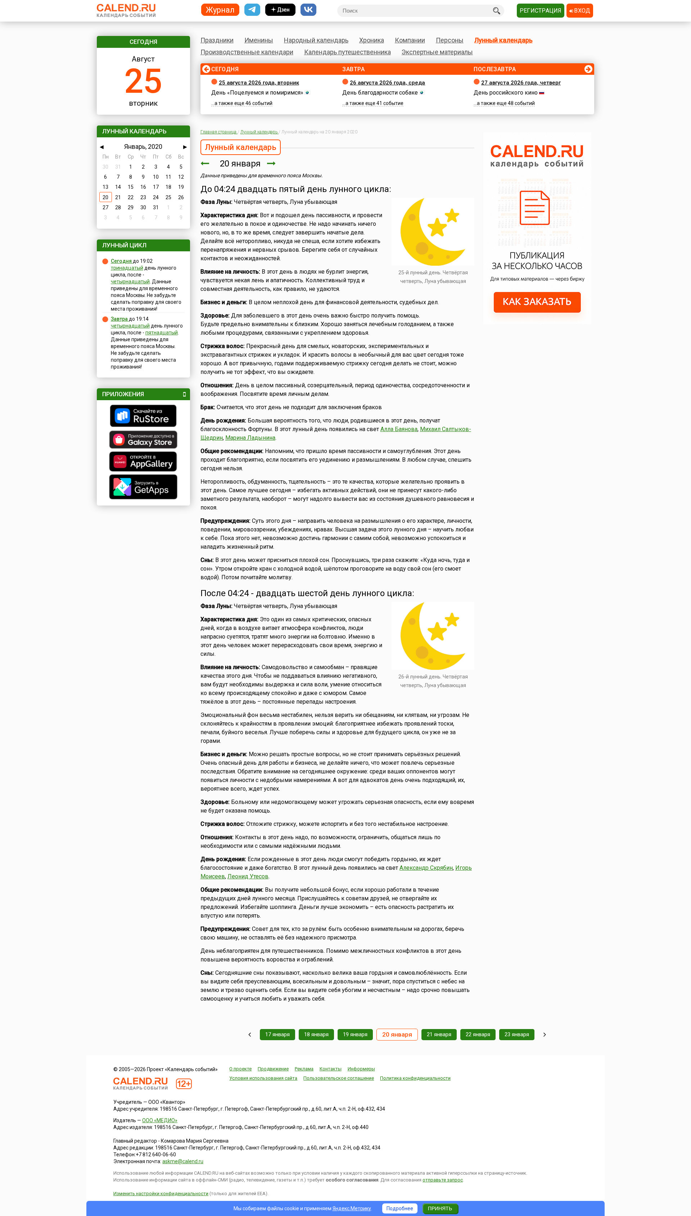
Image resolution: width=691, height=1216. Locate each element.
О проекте (240, 1068)
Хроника (371, 40)
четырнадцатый (130, 281)
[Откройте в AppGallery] (143, 462)
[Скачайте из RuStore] (143, 417)
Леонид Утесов (247, 876)
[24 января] (544, 1034)
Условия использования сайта (263, 1078)
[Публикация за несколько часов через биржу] (537, 322)
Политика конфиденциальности (415, 1078)
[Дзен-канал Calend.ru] (280, 10)
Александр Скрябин (426, 867)
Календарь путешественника (347, 52)
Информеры (361, 1068)
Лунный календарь (503, 40)
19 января (355, 1034)
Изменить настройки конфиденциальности (160, 1193)
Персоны (450, 40)
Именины (258, 40)
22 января (478, 1034)
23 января (517, 1034)
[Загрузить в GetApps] (143, 487)
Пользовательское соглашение (338, 1078)
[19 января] (204, 164)
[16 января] (249, 1034)
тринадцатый (127, 268)
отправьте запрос (443, 1180)
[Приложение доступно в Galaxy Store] (143, 440)
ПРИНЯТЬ (440, 1208)
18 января (316, 1034)
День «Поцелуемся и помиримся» (257, 92)
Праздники (217, 40)
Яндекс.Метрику (352, 1208)
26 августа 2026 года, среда (387, 82)
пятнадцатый (161, 332)
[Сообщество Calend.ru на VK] (308, 10)
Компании (410, 40)
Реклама (304, 1068)
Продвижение (273, 1068)
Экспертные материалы (437, 52)
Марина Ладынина (250, 437)
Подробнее (400, 1208)
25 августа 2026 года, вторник (259, 82)
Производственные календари (246, 52)
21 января (439, 1034)
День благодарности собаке (380, 92)
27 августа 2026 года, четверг (521, 82)
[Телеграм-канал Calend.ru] (252, 10)
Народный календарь (316, 40)
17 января (277, 1034)
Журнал (220, 9)
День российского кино (506, 92)
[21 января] (271, 164)
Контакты (331, 1068)
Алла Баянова (398, 429)
